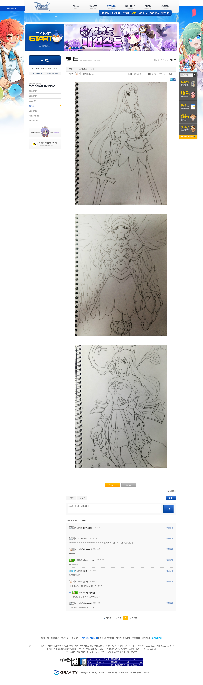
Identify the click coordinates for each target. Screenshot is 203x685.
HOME (156, 60)
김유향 (85, 582)
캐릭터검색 (45, 120)
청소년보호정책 (107, 638)
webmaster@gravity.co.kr (65, 648)
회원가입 (35, 68)
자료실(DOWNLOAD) (147, 7)
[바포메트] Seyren (87, 74)
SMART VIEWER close (188, 137)
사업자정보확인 (111, 648)
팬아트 (134, 13)
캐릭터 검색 (166, 13)
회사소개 (45, 638)
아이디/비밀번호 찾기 (50, 68)
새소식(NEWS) (76, 7)
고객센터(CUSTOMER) (165, 7)
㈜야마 (85, 571)
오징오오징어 (90, 560)
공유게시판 (143, 13)
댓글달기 (169, 528)
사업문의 (158, 638)
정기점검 (146, 638)
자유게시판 (105, 13)
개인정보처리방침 (90, 638)
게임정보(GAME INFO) (93, 7)
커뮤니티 (164, 60)
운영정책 (136, 638)
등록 (168, 509)
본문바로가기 (5, 1)
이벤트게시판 (154, 13)
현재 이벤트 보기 (84, 48)
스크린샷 (125, 13)
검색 (194, 75)
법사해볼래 (87, 549)
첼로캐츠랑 (87, 603)
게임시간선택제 (123, 638)
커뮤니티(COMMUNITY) (111, 7)
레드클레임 (90, 593)
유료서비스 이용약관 (70, 638)
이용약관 (55, 638)
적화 (86, 539)
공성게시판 (116, 13)
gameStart (44, 34)
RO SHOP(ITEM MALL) (130, 7)
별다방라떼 (87, 528)
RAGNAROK (42, 7)
